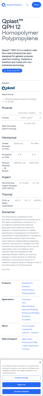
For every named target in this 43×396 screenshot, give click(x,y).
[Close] (40, 362)
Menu (36, 4)
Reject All (21, 385)
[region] (21, 377)
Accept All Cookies (21, 391)
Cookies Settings (21, 378)
